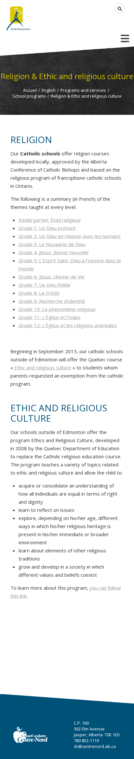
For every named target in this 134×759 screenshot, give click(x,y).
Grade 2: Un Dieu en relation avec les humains (70, 236)
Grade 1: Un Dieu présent (47, 228)
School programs (29, 96)
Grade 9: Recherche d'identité (52, 301)
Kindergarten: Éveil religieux (50, 220)
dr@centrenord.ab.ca (95, 746)
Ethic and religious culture (42, 367)
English (49, 90)
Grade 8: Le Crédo (39, 293)
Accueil (30, 90)
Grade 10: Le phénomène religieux (57, 309)
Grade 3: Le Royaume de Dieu (52, 244)
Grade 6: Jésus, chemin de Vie (52, 276)
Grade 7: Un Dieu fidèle (45, 285)
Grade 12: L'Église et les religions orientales (68, 325)
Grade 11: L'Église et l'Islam (49, 317)
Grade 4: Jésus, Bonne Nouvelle (54, 252)
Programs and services (83, 90)
